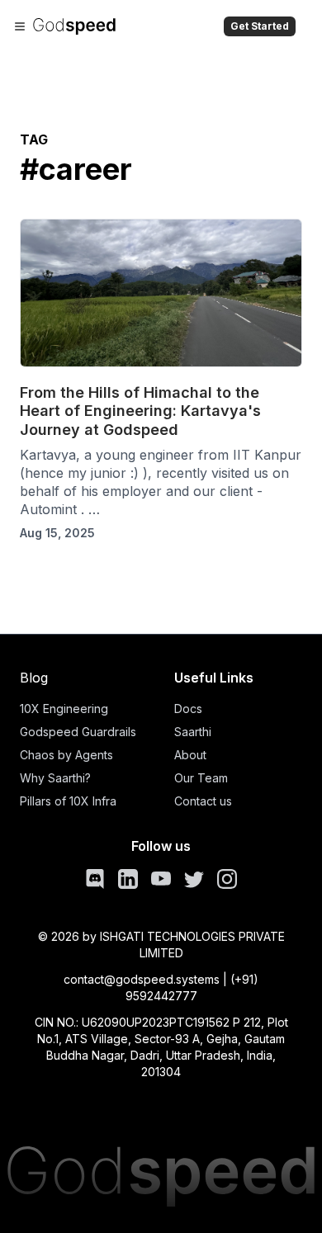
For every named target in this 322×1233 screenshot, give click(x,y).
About (190, 755)
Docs (188, 709)
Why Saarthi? (55, 778)
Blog (34, 677)
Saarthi (192, 732)
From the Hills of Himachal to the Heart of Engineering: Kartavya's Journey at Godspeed (140, 411)
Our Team (201, 778)
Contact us (203, 801)
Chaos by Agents (66, 755)
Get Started (259, 26)
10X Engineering (64, 709)
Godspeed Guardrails (78, 732)
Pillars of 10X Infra (68, 801)
